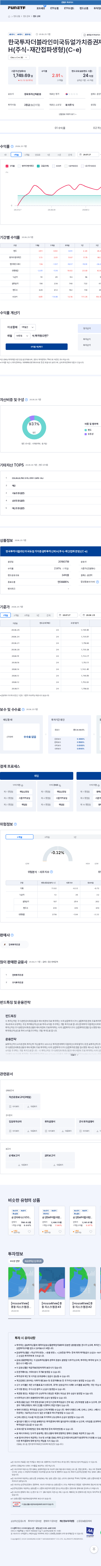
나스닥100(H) (90, 166)
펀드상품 (84, 8)
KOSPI (58, 166)
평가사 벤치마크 (27, 166)
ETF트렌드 (69, 8)
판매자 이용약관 (51, 1521)
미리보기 (16, 1106)
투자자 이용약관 (35, 1521)
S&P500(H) (73, 166)
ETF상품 (54, 8)
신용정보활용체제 (85, 1521)
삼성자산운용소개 (18, 1521)
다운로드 (34, 1106)
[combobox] (28, 327)
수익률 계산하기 (37, 347)
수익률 (12, 166)
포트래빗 (41, 8)
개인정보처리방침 (68, 1521)
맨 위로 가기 (94, 1549)
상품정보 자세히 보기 (66, 114)
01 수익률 (60, 127)
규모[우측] (45, 166)
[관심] (29, 1231)
